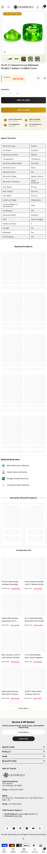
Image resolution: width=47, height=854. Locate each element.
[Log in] (38, 7)
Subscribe (23, 738)
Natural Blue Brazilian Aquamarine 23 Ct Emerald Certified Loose (11, 619)
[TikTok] (26, 828)
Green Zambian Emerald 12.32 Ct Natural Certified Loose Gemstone (34, 583)
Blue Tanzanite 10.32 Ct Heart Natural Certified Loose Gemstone (11, 656)
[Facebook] (7, 828)
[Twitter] (39, 828)
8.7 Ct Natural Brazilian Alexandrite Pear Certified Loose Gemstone (35, 619)
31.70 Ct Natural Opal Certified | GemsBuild (10, 583)
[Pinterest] (20, 828)
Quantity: (5, 89)
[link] (12, 283)
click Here (18, 816)
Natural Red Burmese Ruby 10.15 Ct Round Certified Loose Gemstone (10, 693)
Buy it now (23, 110)
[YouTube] (33, 828)
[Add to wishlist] (38, 78)
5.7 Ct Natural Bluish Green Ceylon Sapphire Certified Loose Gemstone (33, 656)
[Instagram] (13, 828)
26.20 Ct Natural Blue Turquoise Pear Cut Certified (33, 693)
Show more (23, 708)
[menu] (2, 7)
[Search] (8, 7)
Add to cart (23, 100)
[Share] (44, 78)
